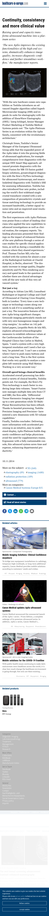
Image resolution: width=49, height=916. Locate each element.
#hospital (12, 574)
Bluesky (5, 774)
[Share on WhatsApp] (21, 511)
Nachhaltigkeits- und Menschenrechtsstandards (13, 794)
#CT (6, 574)
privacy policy (20, 896)
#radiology (42, 574)
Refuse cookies (24, 903)
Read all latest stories (16, 502)
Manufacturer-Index (10, 763)
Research (6, 749)
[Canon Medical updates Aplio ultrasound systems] (24, 591)
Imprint (5, 803)
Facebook (6, 769)
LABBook (6, 760)
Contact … (11, 495)
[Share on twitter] (10, 511)
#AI (12, 626)
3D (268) (31, 468)
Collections (7, 755)
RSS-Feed (6, 779)
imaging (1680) (36, 472)
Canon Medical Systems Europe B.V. (24, 487)
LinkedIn (6, 777)
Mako (4, 711)
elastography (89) (14, 472)
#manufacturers (40, 626)
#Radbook (34, 574)
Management (7, 744)
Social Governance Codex (13, 798)
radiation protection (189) (19, 476)
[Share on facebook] (4, 511)
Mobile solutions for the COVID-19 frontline (23, 660)
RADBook (6, 758)
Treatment (6, 741)
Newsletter (7, 788)
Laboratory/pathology (11, 739)
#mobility (26, 574)
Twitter (5, 772)
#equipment (30, 626)
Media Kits (6, 785)
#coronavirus (20, 676)
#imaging (19, 574)
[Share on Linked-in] (15, 511)
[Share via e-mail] (32, 511)
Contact (5, 790)
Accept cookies (24, 909)
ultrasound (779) (14, 480)
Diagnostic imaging (10, 736)
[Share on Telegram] (26, 511)
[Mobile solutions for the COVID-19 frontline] (24, 644)
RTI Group (6, 714)
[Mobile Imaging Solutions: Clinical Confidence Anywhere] (24, 538)
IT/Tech (5, 746)
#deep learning (19, 626)
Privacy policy (8, 800)
